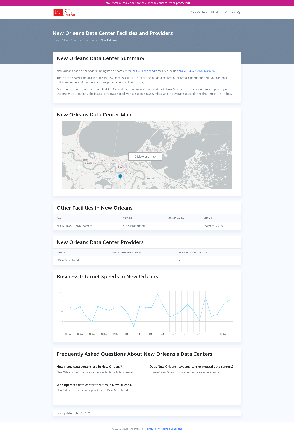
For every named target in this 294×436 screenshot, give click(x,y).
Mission (216, 12)
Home (56, 40)
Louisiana (91, 40)
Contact (230, 12)
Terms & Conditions (172, 428)
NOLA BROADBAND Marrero (197, 71)
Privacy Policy (153, 428)
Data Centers (198, 12)
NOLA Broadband (144, 71)
